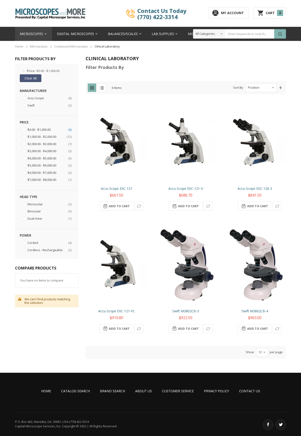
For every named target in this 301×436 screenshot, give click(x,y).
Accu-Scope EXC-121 (116, 188)
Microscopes (39, 46)
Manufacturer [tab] (33, 90)
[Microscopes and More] (50, 13)
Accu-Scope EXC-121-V (185, 188)
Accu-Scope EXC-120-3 (255, 188)
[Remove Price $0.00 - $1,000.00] (23, 71)
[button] (139, 206)
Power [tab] (25, 235)
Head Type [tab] (28, 196)
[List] (101, 87)
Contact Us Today (161, 11)
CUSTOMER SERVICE (178, 391)
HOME (46, 391)
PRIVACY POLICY (216, 391)
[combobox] (249, 34)
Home (19, 46)
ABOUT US (143, 391)
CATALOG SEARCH (75, 391)
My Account (232, 13)
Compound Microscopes (71, 46)
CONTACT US (249, 391)
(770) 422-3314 (157, 17)
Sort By (238, 87)
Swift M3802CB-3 (185, 311)
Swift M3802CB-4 (255, 311)
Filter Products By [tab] (105, 67)
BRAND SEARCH (112, 391)
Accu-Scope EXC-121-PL (116, 311)
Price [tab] (24, 122)
